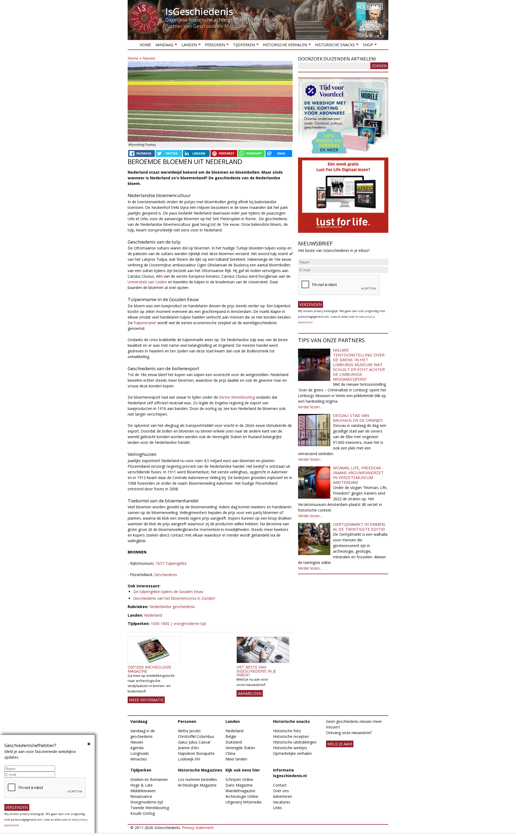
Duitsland (233, 742)
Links (277, 807)
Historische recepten (291, 736)
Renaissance (141, 796)
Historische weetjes (290, 747)
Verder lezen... (310, 406)
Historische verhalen (284, 45)
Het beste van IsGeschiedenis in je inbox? (256, 670)
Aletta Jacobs (189, 730)
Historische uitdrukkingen (295, 742)
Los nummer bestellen (197, 779)
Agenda (137, 747)
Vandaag (163, 45)
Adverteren (282, 796)
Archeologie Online (241, 796)
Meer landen (236, 759)
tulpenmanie (145, 322)
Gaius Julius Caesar (194, 742)
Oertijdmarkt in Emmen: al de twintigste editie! (359, 526)
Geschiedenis (165, 574)
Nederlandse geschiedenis (172, 606)
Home (145, 44)
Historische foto (287, 730)
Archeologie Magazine (197, 785)
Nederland (153, 615)
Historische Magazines (200, 770)
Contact (280, 785)
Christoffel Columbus (196, 736)
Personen (214, 45)
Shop (366, 45)
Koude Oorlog (142, 813)
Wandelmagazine (240, 790)
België (230, 736)
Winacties (138, 759)
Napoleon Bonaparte (196, 753)
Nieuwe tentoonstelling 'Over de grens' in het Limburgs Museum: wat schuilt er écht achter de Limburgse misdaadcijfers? (359, 364)
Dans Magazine (239, 785)
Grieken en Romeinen (149, 779)
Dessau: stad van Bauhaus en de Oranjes (358, 418)
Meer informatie (146, 699)
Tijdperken (243, 45)
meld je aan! (339, 743)
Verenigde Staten (240, 747)
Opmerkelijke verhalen (292, 753)
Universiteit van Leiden (148, 281)
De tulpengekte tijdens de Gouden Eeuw (168, 591)
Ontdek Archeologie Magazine (149, 668)
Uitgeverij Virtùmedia (243, 802)
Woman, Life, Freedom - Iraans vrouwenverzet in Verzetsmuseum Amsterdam (358, 475)
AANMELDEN (249, 693)
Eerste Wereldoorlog (237, 397)
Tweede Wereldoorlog (149, 807)
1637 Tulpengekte (171, 563)
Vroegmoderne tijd (146, 802)
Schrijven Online (239, 779)
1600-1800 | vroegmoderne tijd (178, 623)
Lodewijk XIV (189, 759)
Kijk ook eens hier (242, 770)
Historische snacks (334, 45)
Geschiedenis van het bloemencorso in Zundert (174, 598)
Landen (188, 45)
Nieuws (148, 58)
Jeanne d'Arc (188, 747)
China (230, 753)
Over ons (281, 790)
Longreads (139, 753)
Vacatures (281, 802)
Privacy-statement (198, 827)
